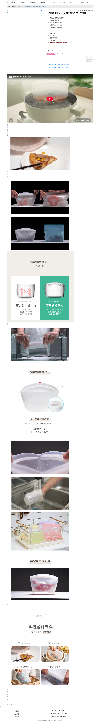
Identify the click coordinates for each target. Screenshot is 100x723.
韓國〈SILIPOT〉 (17, 6)
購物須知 (17, 711)
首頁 (9, 6)
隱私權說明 (16, 714)
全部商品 (23, 2)
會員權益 (17, 710)
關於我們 (17, 716)
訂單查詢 (17, 713)
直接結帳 (89, 61)
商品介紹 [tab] (50, 73)
